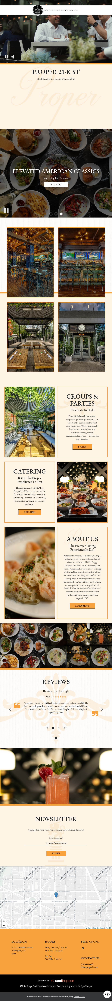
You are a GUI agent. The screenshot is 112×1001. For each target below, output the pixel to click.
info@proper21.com (89, 967)
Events (65, 10)
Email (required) (56, 838)
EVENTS (82, 446)
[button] (50, 213)
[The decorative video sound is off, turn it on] (13, 57)
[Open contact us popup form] (107, 994)
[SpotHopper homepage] (62, 980)
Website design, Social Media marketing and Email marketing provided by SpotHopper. (56, 986)
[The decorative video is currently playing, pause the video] (6, 57)
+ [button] (4, 921)
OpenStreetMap (98, 928)
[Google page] (83, 948)
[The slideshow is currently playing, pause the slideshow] (6, 210)
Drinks (51, 10)
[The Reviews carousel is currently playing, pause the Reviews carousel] (56, 738)
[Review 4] (65, 728)
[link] (37, 10)
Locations (73, 10)
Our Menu (56, 184)
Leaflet (88, 928)
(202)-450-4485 (87, 964)
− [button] (4, 925)
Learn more (79, 606)
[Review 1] (47, 728)
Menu (46, 10)
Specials (58, 10)
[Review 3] (59, 728)
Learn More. (79, 996)
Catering (29, 512)
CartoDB (108, 928)
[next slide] (109, 173)
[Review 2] (53, 728)
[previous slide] (2, 173)
